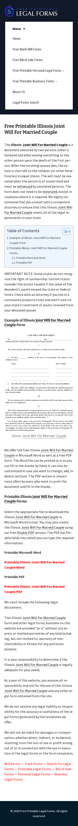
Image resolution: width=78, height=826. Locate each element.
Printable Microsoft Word (30, 258)
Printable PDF (24, 263)
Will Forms (12, 763)
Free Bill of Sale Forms (28, 60)
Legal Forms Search (26, 102)
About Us (19, 92)
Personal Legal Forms (34, 774)
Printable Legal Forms (34, 769)
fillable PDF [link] (25, 532)
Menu (17, 28)
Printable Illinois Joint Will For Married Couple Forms (38, 250)
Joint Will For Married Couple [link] (45, 144)
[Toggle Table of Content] (64, 231)
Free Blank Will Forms (27, 49)
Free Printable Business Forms (33, 81)
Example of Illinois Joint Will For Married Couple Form (35, 240)
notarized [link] (49, 191)
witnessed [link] (24, 186)
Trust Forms (33, 763)
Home (17, 38)
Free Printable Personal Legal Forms (37, 70)
